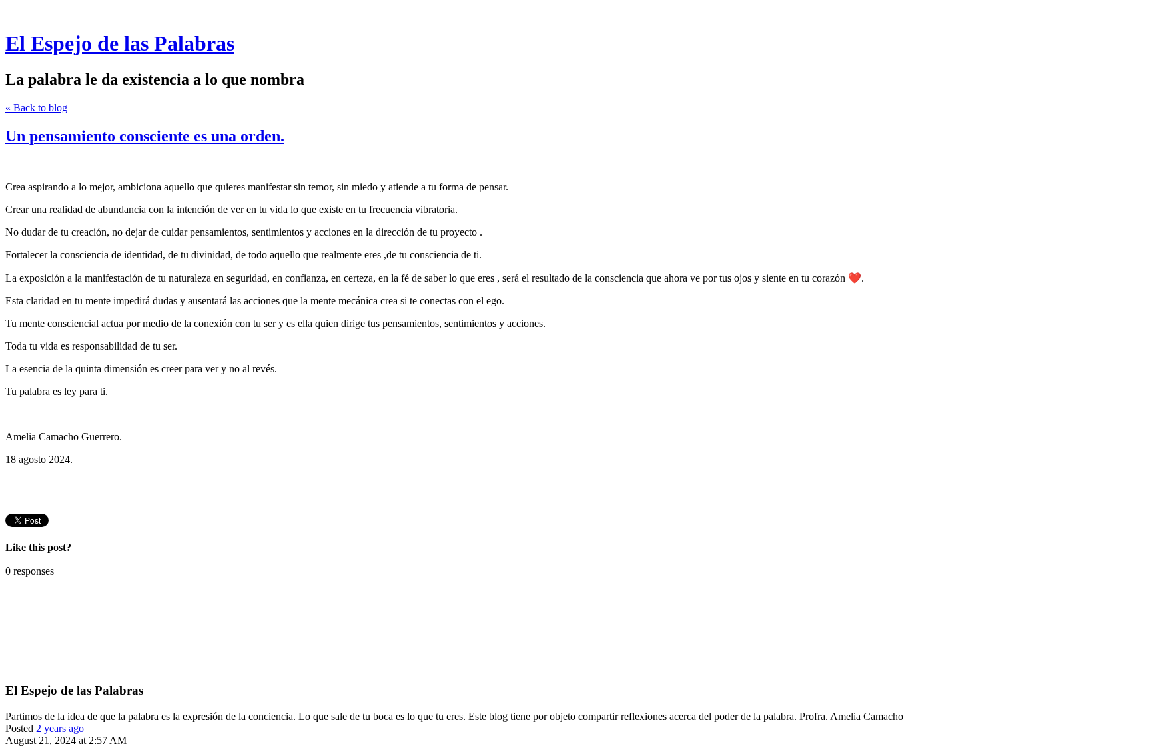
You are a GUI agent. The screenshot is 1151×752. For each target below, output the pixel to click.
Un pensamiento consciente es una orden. (144, 136)
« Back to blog (36, 107)
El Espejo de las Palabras (119, 43)
